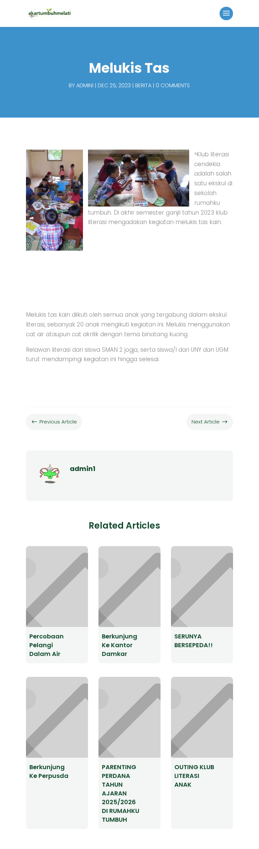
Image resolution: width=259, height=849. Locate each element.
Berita (143, 85)
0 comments (173, 85)
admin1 (84, 85)
